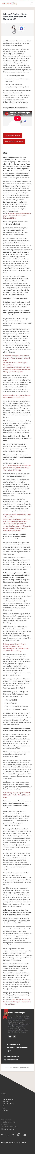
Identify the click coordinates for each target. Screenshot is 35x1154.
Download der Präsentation (14, 141)
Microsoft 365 (11, 1048)
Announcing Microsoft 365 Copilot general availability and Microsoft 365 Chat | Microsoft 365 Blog (17, 467)
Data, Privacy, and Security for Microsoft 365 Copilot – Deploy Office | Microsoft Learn (16, 795)
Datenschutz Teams (8, 1104)
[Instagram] (18, 1134)
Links (4, 1106)
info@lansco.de (9, 1129)
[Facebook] (2, 1135)
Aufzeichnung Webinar (12, 135)
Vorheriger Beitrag (13, 1056)
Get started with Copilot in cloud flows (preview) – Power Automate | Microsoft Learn (16, 358)
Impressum (6, 1110)
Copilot (9, 1051)
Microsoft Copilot (22, 1048)
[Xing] (13, 1135)
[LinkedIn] (7, 1135)
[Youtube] (25, 1135)
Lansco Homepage (8, 1099)
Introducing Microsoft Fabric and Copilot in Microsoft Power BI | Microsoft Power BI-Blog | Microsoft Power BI (16, 369)
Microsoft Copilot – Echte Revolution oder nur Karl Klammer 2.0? (15, 16)
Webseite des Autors (14, 1036)
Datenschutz (6, 1102)
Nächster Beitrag (12, 1059)
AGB (4, 1108)
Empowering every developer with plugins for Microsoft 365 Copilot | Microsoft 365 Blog (17, 215)
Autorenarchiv (10, 1036)
